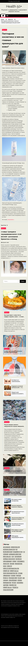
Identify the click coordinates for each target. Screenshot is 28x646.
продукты (15, 587)
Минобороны (18, 563)
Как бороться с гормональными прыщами (16, 381)
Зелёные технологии (9, 558)
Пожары (13, 575)
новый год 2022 (7, 587)
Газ (24, 551)
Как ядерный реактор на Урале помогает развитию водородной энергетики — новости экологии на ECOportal (18, 512)
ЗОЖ (12, 556)
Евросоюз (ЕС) (7, 556)
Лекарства (6, 563)
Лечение (12, 563)
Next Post (3, 225)
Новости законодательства (11, 568)
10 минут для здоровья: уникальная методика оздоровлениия (13, 352)
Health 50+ (14, 6)
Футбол (14, 582)
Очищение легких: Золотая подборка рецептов (13, 373)
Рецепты (6, 312)
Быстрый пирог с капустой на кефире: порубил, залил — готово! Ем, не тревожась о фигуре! (14, 316)
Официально (6, 575)
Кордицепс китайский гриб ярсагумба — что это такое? (17, 387)
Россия (20, 577)
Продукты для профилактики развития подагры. (18, 393)
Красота (4, 29)
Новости (9, 566)
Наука (4, 566)
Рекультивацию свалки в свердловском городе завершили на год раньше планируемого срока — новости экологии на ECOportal (14, 425)
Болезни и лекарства (9, 549)
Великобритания (8, 551)
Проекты (5, 577)
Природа (18, 575)
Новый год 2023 (14, 570)
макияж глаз (12, 585)
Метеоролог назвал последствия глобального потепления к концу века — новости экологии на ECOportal (17, 500)
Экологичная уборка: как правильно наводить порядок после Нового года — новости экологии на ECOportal (18, 518)
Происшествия (13, 577)
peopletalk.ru (11, 219)
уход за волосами (8, 589)
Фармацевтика (7, 582)
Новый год (6, 570)
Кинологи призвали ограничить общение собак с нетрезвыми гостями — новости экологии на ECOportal (17, 506)
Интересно (19, 558)
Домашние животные (15, 554)
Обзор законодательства (10, 573)
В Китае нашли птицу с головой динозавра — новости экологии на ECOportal (12, 493)
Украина (19, 580)
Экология (6, 422)
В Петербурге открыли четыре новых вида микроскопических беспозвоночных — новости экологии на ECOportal (17, 530)
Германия (5, 554)
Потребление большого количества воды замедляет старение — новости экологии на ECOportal (18, 524)
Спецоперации (13, 580)
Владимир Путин (17, 551)
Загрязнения (17, 556)
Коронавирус (20, 561)
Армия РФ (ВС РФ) (15, 547)
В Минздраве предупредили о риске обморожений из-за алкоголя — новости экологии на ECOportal (17, 536)
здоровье (6, 585)
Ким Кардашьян (7, 561)
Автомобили (6, 547)
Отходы (20, 573)
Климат (14, 561)
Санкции (5, 580)
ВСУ (17, 549)
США (23, 577)
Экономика (20, 582)
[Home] (3, 15)
